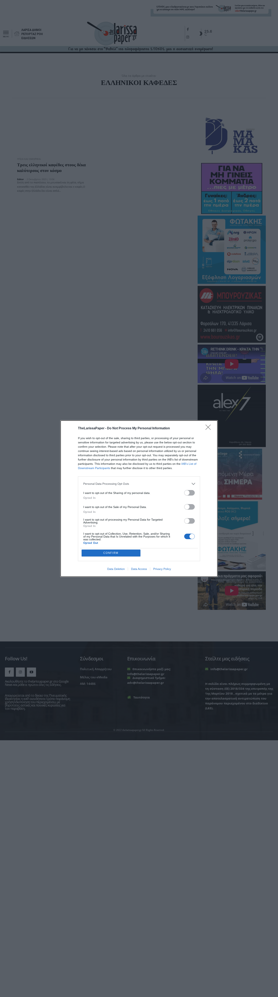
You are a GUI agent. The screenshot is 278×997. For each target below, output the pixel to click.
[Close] (209, 428)
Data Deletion (116, 569)
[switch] (189, 493)
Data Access (139, 569)
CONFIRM (110, 552)
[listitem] (139, 484)
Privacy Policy (162, 569)
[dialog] (139, 499)
